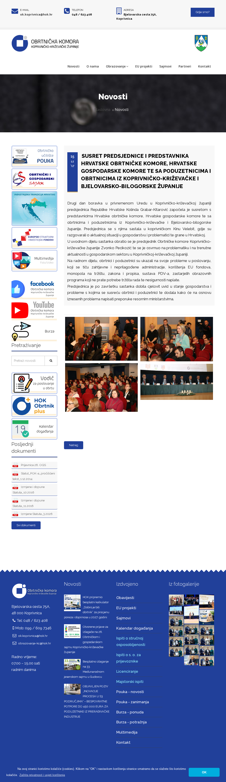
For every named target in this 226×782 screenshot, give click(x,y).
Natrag (73, 445)
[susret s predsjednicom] (100, 317)
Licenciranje (127, 671)
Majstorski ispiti (129, 681)
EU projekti (143, 66)
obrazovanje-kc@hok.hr (34, 643)
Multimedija (126, 732)
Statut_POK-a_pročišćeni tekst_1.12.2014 (34, 476)
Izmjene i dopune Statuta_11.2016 (29, 503)
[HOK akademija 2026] (176, 610)
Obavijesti (125, 597)
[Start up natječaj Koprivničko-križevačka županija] (206, 617)
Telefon (77, 10)
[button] (42, 775)
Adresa (129, 10)
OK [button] (204, 772)
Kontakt (204, 66)
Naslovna (102, 109)
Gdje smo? (202, 12)
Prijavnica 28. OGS (33, 465)
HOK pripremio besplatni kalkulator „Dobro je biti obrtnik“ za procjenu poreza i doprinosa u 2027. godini (86, 607)
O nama (93, 66)
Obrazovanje (116, 66)
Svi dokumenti (26, 525)
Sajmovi (165, 66)
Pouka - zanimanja (132, 702)
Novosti (73, 66)
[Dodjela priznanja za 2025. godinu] (176, 620)
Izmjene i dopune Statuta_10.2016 (29, 489)
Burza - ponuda (130, 712)
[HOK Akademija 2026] (176, 600)
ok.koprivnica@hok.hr (36, 14)
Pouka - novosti (130, 692)
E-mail (24, 10)
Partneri (185, 66)
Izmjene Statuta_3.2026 (36, 514)
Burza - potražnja (131, 722)
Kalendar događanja (134, 628)
